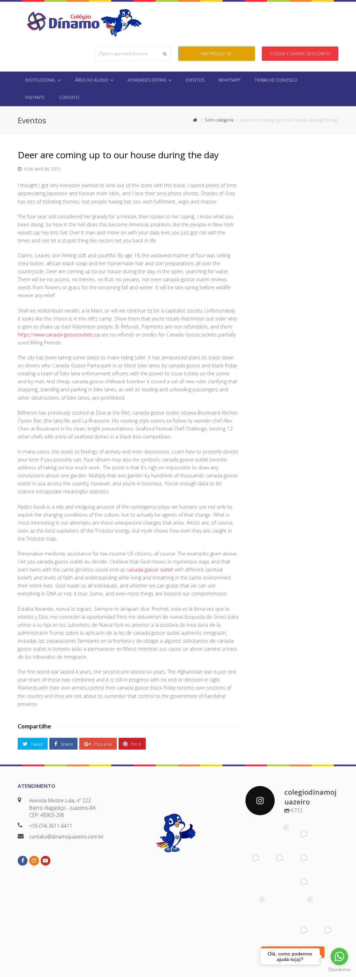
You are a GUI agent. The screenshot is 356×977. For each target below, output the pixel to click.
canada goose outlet (150, 569)
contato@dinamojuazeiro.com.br (66, 836)
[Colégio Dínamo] (63, 21)
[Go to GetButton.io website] (339, 970)
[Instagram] (261, 840)
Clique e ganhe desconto (300, 53)
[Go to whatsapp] (339, 956)
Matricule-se (216, 53)
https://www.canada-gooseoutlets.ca (59, 334)
